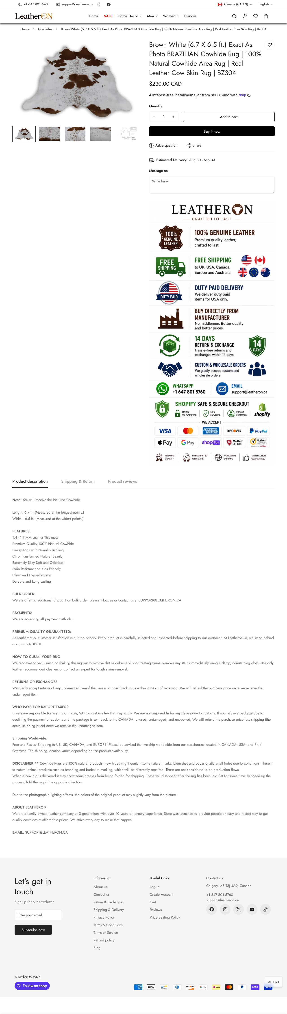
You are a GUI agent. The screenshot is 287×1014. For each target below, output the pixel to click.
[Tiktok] (265, 909)
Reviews (156, 909)
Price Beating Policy (165, 917)
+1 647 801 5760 (219, 894)
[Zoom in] (128, 48)
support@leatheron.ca (222, 900)
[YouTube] (252, 909)
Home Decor (128, 16)
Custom (190, 16)
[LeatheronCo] (34, 16)
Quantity (155, 106)
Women (169, 16)
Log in (154, 886)
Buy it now (212, 131)
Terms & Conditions (107, 925)
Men (150, 16)
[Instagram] (98, 4)
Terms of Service (105, 932)
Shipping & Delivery (108, 909)
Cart (153, 902)
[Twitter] (238, 909)
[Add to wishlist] (270, 45)
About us (100, 886)
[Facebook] (109, 4)
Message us (158, 170)
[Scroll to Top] (278, 989)
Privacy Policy (104, 917)
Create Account (161, 894)
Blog (96, 947)
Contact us (101, 894)
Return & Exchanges (108, 902)
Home (93, 16)
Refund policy (103, 940)
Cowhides (45, 29)
